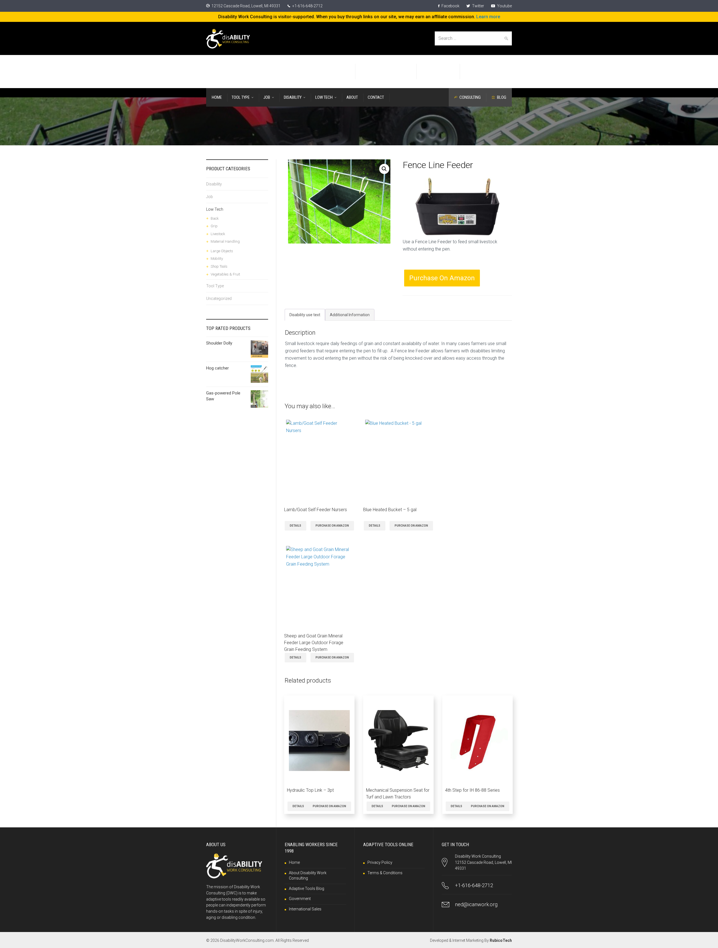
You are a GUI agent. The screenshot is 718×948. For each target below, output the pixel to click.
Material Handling (225, 241)
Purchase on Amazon (442, 278)
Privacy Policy (379, 862)
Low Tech (214, 209)
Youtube (504, 6)
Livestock (218, 234)
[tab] (305, 315)
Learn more (488, 16)
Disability (214, 184)
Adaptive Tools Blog (306, 888)
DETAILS (295, 525)
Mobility (217, 258)
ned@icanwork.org (476, 904)
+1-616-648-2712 (307, 6)
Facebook (450, 6)
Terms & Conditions (384, 873)
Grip (214, 226)
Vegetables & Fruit (225, 274)
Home (294, 862)
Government (300, 898)
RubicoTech (501, 940)
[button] (384, 169)
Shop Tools (219, 266)
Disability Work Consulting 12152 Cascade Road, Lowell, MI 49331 (483, 862)
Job (209, 196)
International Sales (305, 909)
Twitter (477, 6)
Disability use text (304, 315)
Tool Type (215, 286)
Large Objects (222, 251)
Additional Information (350, 315)
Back (215, 218)
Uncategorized (219, 298)
